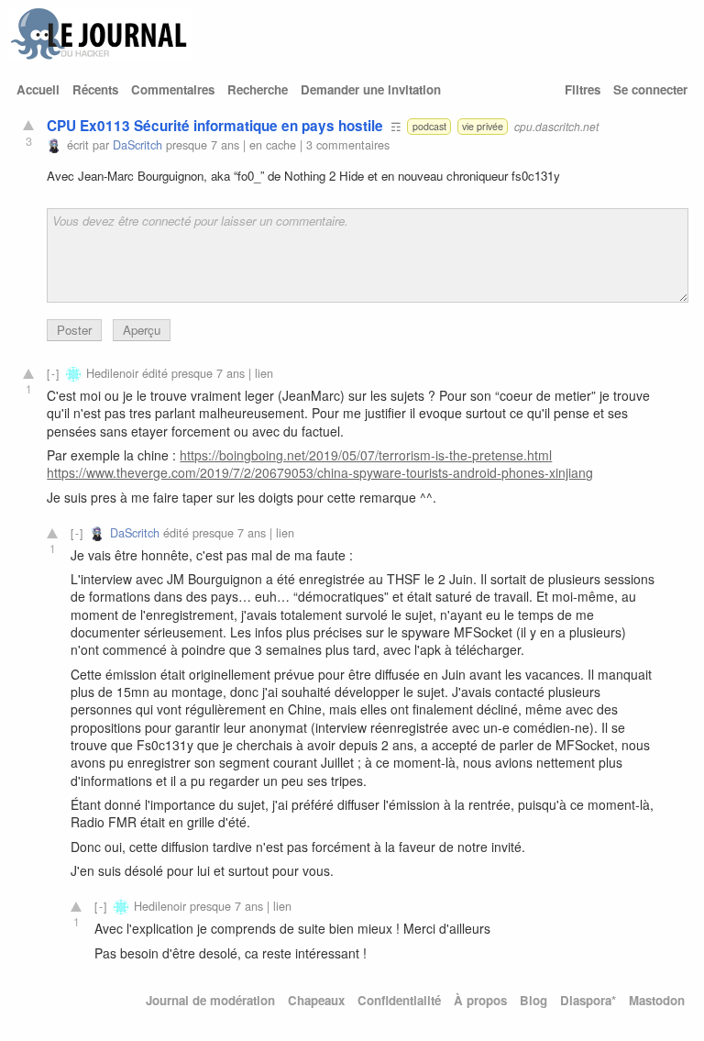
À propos (480, 1000)
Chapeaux (316, 1000)
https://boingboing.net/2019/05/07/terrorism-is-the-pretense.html (366, 455)
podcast (429, 126)
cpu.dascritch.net (556, 126)
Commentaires (172, 89)
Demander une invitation (371, 89)
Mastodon (657, 1000)
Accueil (38, 89)
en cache (272, 144)
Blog (533, 1000)
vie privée (482, 126)
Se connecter (650, 89)
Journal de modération (210, 1000)
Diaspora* (588, 1000)
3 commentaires (348, 144)
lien (264, 373)
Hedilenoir (112, 373)
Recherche (257, 89)
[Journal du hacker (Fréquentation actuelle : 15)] (99, 55)
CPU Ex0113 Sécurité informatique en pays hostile (215, 126)
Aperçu (141, 329)
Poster (74, 329)
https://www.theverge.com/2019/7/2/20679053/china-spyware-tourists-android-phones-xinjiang (320, 472)
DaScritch (137, 144)
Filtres (582, 89)
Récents (95, 89)
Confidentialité (399, 1000)
